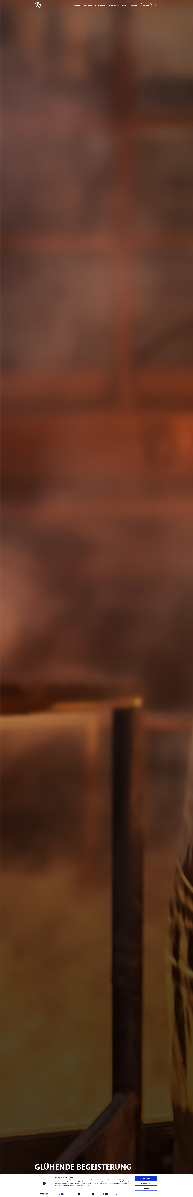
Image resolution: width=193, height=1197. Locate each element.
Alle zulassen (146, 1178)
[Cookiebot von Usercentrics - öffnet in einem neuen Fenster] (44, 1194)
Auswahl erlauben (146, 1183)
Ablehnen (146, 1188)
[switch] (78, 1194)
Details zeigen (114, 1194)
